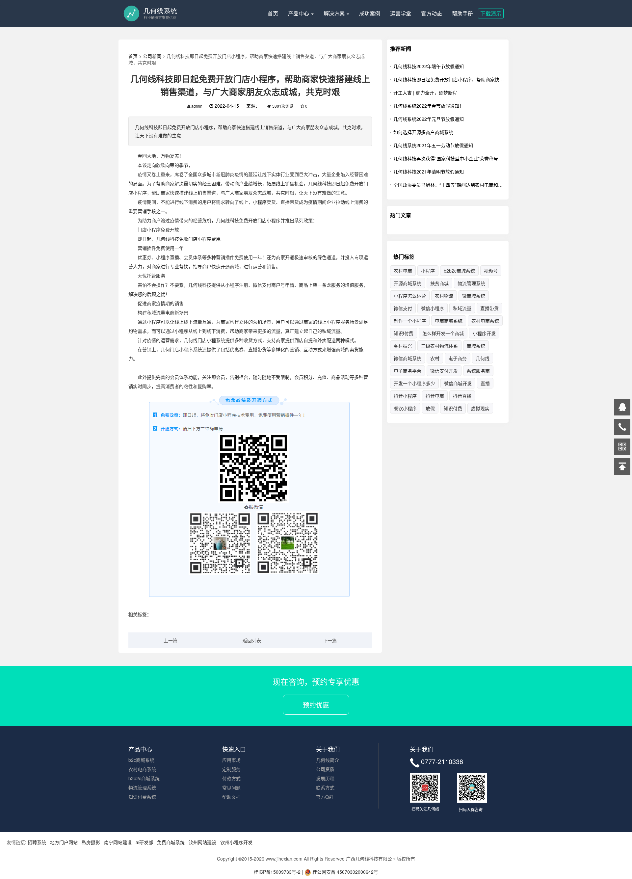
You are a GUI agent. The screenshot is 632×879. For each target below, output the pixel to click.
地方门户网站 (64, 842)
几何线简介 (327, 760)
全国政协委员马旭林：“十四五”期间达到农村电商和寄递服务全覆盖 (449, 184)
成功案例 (369, 13)
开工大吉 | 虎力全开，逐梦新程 (425, 92)
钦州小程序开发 (236, 842)
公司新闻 (152, 56)
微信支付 (403, 308)
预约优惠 (316, 704)
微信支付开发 (444, 370)
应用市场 (231, 760)
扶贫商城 (439, 283)
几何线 (482, 358)
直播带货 (489, 308)
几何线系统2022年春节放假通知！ (428, 105)
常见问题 (231, 787)
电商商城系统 (448, 320)
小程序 (428, 270)
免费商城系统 (171, 842)
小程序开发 (484, 333)
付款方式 (231, 778)
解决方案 (335, 13)
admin (196, 106)
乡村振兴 (403, 345)
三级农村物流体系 (439, 345)
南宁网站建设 (118, 842)
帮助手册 (462, 13)
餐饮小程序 (405, 408)
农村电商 (403, 270)
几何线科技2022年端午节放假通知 (428, 66)
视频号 (491, 270)
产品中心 (299, 13)
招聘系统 (37, 842)
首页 (273, 13)
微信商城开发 (458, 383)
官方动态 (431, 13)
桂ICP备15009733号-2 (277, 871)
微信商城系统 (407, 358)
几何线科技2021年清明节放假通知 (428, 171)
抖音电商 (435, 395)
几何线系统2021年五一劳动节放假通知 (433, 145)
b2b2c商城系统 (459, 270)
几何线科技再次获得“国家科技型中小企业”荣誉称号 (445, 158)
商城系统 (476, 345)
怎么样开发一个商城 (443, 333)
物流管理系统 (471, 283)
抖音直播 (462, 395)
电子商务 (457, 358)
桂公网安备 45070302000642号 (344, 871)
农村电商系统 (485, 320)
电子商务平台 (407, 370)
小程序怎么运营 (410, 295)
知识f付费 (403, 333)
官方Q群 (324, 796)
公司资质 (325, 769)
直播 (485, 383)
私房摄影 (91, 842)
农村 (434, 358)
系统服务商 (478, 370)
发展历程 (325, 778)
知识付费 (453, 408)
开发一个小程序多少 (414, 383)
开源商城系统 (407, 283)
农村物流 (444, 295)
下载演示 (490, 13)
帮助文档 (231, 796)
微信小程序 (432, 308)
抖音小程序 (405, 395)
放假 (430, 408)
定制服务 (231, 769)
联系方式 (325, 787)
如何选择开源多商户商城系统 (423, 132)
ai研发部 (144, 842)
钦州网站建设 (202, 842)
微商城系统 (473, 295)
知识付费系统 (142, 796)
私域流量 (462, 308)
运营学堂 (400, 13)
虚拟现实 (480, 408)
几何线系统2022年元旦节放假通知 (428, 119)
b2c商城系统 (141, 760)
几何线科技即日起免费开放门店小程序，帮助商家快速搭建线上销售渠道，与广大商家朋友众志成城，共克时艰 (449, 79)
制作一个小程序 (410, 320)
